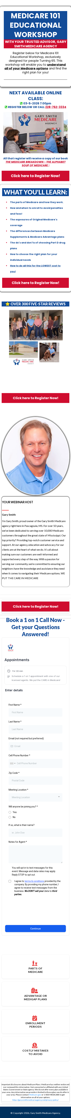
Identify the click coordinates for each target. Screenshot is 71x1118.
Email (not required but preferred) (26, 738)
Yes (15, 812)
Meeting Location (18, 789)
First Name (15, 704)
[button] (35, 675)
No (14, 817)
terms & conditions (34, 881)
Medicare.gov (35, 1094)
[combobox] (12, 763)
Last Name (15, 721)
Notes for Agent (18, 842)
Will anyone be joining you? (23, 806)
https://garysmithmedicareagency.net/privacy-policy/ (35, 1100)
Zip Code (14, 773)
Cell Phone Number (19, 755)
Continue (35, 928)
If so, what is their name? (22, 825)
